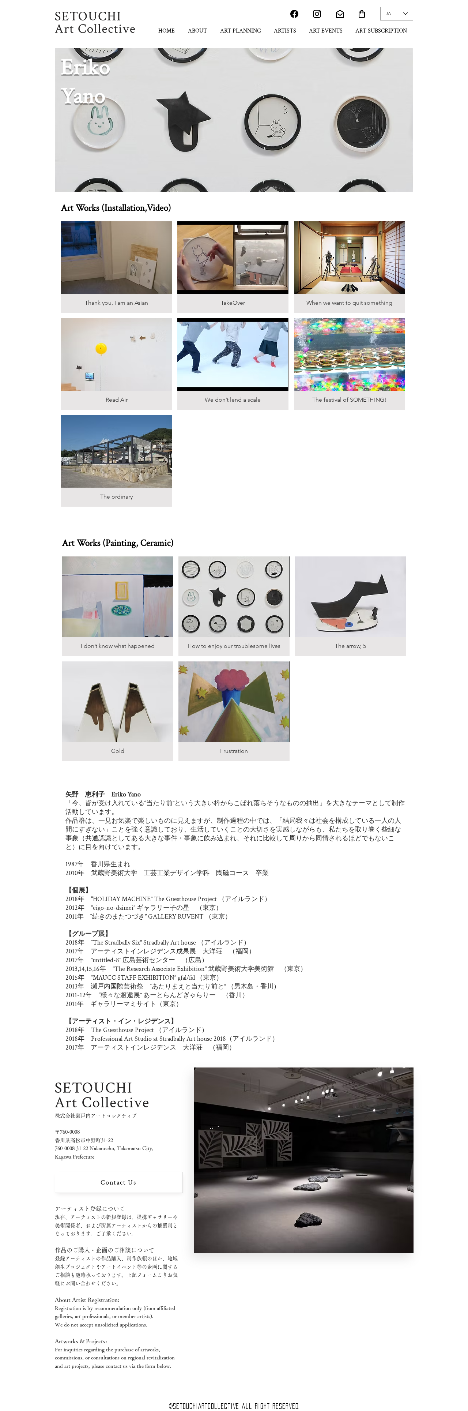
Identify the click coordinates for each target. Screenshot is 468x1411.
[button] (116, 267)
